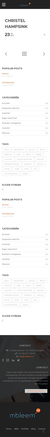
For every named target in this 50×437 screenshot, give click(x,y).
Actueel (6, 103)
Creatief (6, 113)
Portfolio (24, 429)
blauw (32, 149)
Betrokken (19, 149)
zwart (25, 173)
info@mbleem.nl (26, 357)
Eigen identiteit (9, 118)
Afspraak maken (36, 391)
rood (17, 169)
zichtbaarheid (11, 173)
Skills (16, 429)
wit (35, 169)
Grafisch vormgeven (11, 123)
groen (39, 154)
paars (7, 169)
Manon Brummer (24, 159)
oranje (40, 164)
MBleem (40, 159)
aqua (6, 149)
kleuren (8, 159)
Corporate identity (10, 108)
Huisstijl (6, 128)
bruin (42, 149)
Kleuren (5, 74)
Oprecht (28, 164)
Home (8, 429)
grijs (28, 154)
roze (26, 169)
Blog (33, 429)
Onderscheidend (11, 164)
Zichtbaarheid (8, 83)
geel (19, 154)
